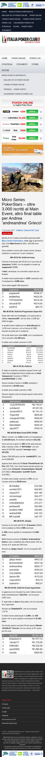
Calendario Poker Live (24, 23)
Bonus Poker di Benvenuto (21, 12)
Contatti (4, 712)
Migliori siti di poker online (14, 15)
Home (4, 12)
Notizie (5, 70)
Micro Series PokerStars (12, 241)
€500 (23, 124)
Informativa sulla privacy (9, 723)
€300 (23, 111)
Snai (15, 130)
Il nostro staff (6, 708)
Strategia (6, 26)
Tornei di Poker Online (14, 85)
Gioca (32, 111)
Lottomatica (13, 118)
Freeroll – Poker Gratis (15, 89)
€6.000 (22, 138)
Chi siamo (5, 704)
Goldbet (15, 111)
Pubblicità (5, 715)
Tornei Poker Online (11, 19)
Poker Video (26, 26)
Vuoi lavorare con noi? (9, 719)
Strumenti (6, 30)
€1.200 (22, 117)
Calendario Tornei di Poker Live (18, 94)
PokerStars (15, 124)
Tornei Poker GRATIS (32, 19)
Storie (16, 26)
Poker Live (6, 23)
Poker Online (36, 15)
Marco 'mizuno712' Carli (28, 230)
